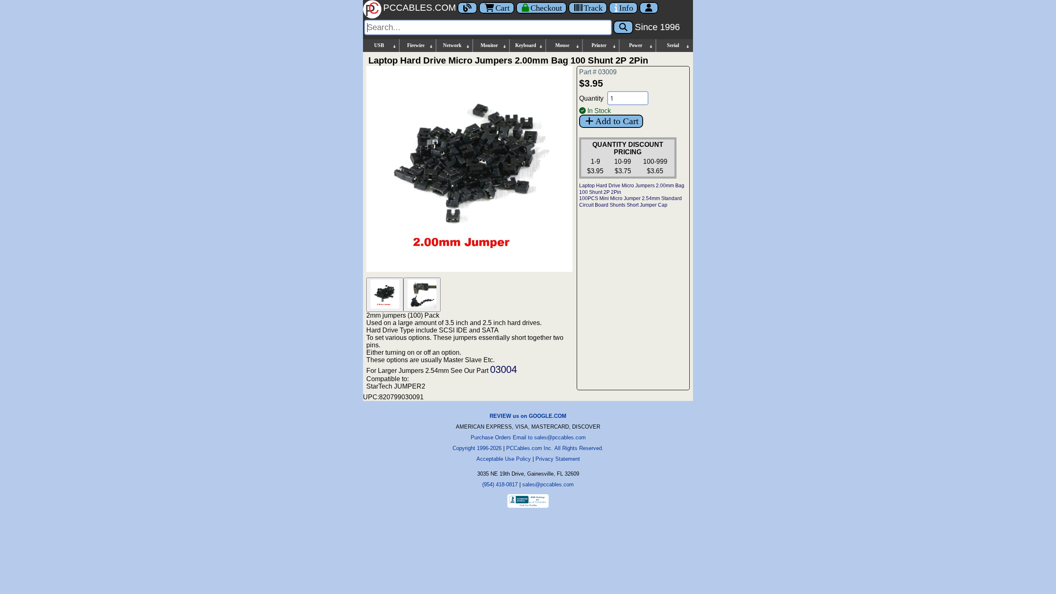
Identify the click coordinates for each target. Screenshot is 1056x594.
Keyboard (525, 45)
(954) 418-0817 (500, 484)
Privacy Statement (557, 459)
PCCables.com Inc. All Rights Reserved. (554, 448)
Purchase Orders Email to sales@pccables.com (528, 437)
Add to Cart (617, 121)
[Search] (623, 27)
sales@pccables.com (548, 484)
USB (379, 45)
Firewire (415, 45)
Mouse (562, 45)
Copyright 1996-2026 (477, 448)
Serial (673, 45)
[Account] (648, 8)
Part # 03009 (598, 71)
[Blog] (467, 8)
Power (635, 45)
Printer (599, 45)
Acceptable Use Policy (503, 459)
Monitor (489, 45)
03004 (503, 369)
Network (452, 45)
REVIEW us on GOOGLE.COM (528, 416)
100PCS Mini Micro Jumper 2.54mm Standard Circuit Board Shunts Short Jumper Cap (630, 202)
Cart (502, 7)
